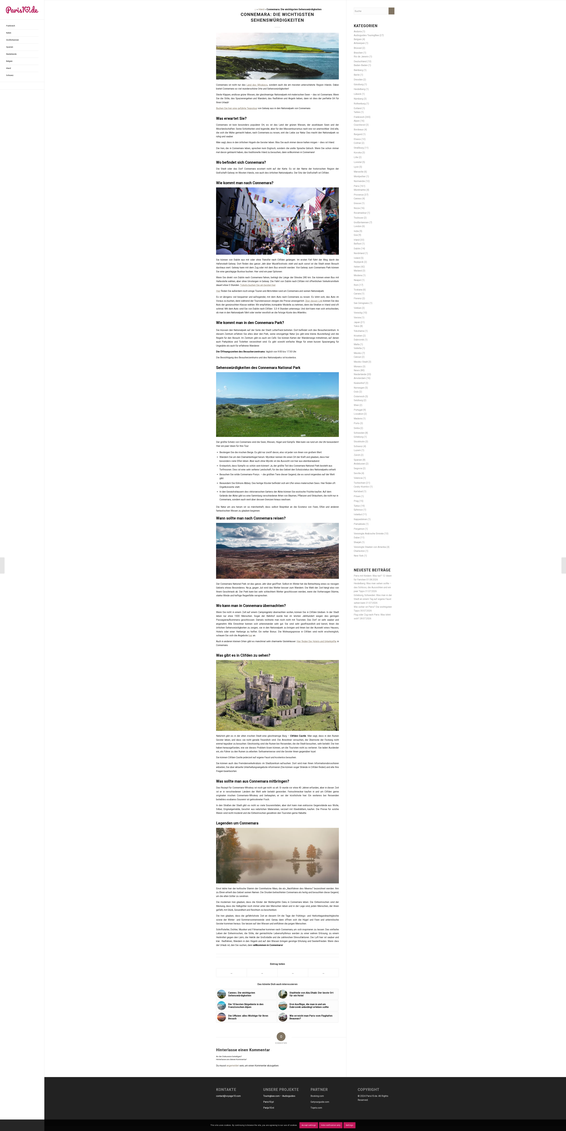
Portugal (358, 409)
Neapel (357, 280)
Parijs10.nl (268, 1107)
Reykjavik (358, 262)
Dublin (357, 248)
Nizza (357, 208)
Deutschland (360, 61)
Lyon (356, 166)
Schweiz (358, 446)
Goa (356, 235)
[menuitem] (22, 25)
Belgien (358, 39)
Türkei (357, 505)
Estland (357, 108)
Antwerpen (359, 43)
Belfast (357, 243)
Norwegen (359, 387)
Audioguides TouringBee (366, 35)
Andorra (358, 31)
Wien (356, 405)
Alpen (357, 120)
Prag (356, 501)
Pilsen (357, 496)
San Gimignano (361, 303)
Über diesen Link (314, 300)
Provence (359, 194)
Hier (218, 291)
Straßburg (359, 147)
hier (250, 635)
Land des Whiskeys (256, 84)
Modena (358, 275)
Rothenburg (360, 103)
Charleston (359, 551)
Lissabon (358, 413)
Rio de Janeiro (361, 56)
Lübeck (357, 94)
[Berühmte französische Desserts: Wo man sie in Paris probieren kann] (2, 565)
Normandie (359, 181)
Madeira (358, 418)
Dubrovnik (359, 339)
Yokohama (359, 331)
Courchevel (359, 124)
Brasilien (358, 52)
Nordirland (359, 253)
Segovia (358, 468)
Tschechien (359, 482)
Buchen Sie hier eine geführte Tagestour (236, 108)
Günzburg (358, 84)
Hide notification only (330, 1125)
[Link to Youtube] (323, 972)
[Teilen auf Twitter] (262, 972)
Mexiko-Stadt (361, 361)
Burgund (358, 134)
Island (357, 258)
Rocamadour (360, 212)
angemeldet (233, 1065)
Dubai (357, 537)
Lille (356, 157)
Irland (261, 9)
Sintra (357, 428)
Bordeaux (358, 129)
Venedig (358, 312)
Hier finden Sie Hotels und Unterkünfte (316, 641)
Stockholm (359, 441)
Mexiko (357, 353)
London (357, 226)
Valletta (358, 348)
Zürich (357, 455)
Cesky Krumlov (361, 486)
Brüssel (358, 48)
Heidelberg (359, 89)
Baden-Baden (361, 65)
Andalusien (359, 463)
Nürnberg (358, 98)
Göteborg (358, 436)
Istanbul (358, 514)
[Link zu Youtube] (22, 85)
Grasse (357, 203)
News (357, 370)
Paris (356, 186)
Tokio (356, 326)
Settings (349, 1125)
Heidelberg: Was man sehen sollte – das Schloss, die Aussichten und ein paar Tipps (372, 587)
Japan (357, 322)
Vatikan (357, 308)
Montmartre (360, 189)
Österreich (359, 396)
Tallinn (357, 112)
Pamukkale (359, 524)
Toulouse (358, 217)
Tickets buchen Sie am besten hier (258, 285)
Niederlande (360, 374)
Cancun (357, 357)
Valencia (358, 478)
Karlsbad (358, 491)
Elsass (357, 139)
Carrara (357, 293)
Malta (356, 344)
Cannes (357, 198)
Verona (357, 317)
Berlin (357, 74)
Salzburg (358, 400)
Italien (357, 266)
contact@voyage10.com (228, 1096)
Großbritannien (361, 222)
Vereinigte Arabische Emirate (369, 533)
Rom (356, 285)
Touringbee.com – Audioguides (279, 1096)
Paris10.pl (268, 1101)
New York (358, 555)
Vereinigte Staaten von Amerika (370, 547)
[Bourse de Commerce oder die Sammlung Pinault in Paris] (563, 565)
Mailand (358, 270)
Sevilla (357, 473)
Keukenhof (359, 383)
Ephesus (358, 509)
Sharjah (357, 542)
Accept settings (309, 1125)
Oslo (356, 391)
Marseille (358, 171)
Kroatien (358, 335)
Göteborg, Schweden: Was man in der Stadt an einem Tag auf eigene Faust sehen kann (373, 599)
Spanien (358, 459)
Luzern (357, 450)
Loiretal (358, 162)
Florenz (358, 298)
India (356, 231)
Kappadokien (360, 519)
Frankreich (359, 117)
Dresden (358, 79)
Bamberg (358, 70)
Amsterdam (360, 378)
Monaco (358, 366)
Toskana (358, 289)
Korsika (358, 152)
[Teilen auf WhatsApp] (293, 972)
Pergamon (359, 528)
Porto (356, 423)
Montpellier (360, 176)
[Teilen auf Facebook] (231, 972)
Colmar (357, 143)
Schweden (359, 432)
